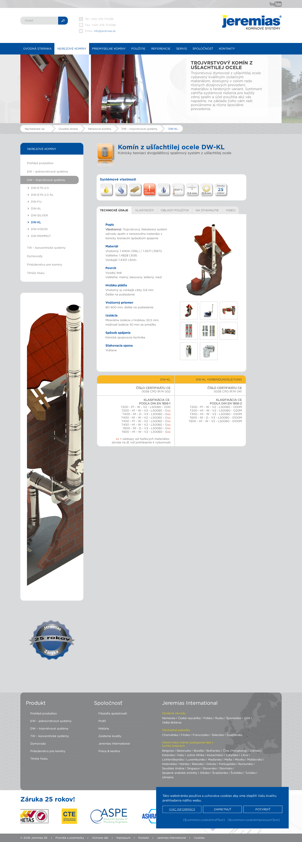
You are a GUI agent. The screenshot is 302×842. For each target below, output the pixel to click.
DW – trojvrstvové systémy (139, 128)
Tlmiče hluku (35, 272)
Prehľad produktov (40, 163)
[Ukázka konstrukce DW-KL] (208, 260)
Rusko (219, 718)
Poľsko (207, 718)
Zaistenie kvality (109, 735)
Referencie (160, 48)
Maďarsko (215, 759)
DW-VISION (39, 229)
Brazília (199, 750)
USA (247, 718)
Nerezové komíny (71, 48)
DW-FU (36, 201)
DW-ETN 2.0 (40, 187)
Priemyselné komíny (109, 48)
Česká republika (189, 718)
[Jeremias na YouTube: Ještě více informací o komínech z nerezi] (275, 4)
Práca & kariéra (109, 751)
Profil (102, 720)
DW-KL (173, 128)
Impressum (123, 837)
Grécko (211, 763)
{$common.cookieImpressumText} (253, 819)
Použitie (138, 48)
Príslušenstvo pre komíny (44, 264)
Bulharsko (213, 750)
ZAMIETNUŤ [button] (222, 809)
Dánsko (255, 750)
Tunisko (250, 772)
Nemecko (168, 718)
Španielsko (233, 718)
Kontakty (227, 48)
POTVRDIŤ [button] (262, 809)
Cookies (199, 837)
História (103, 728)
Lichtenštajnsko (173, 759)
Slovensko (210, 768)
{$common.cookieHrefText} (204, 819)
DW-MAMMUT (41, 235)
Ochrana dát (100, 837)
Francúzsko (201, 734)
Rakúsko (198, 763)
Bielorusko (184, 750)
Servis (181, 48)
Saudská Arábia (173, 768)
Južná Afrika (195, 755)
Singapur (193, 768)
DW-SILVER (39, 215)
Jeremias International (114, 743)
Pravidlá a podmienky (69, 837)
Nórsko (184, 763)
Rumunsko (245, 763)
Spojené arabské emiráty (179, 772)
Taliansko (217, 734)
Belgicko (168, 750)
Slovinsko (225, 768)
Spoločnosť (203, 48)
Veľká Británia (172, 722)
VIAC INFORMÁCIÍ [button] (182, 809)
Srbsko (205, 772)
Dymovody (35, 256)
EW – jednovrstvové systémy (47, 171)
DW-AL (36, 208)
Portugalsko (227, 763)
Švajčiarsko (234, 734)
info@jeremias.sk (105, 30)
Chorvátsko (170, 734)
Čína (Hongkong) (235, 750)
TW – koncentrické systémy (46, 247)
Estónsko (168, 755)
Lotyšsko (232, 755)
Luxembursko (195, 759)
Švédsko (237, 772)
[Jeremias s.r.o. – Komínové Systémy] (252, 22)
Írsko (180, 755)
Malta (228, 759)
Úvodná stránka (37, 48)
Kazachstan (215, 755)
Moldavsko (254, 759)
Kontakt (143, 837)
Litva (244, 755)
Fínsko (185, 734)
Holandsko (169, 763)
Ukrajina (168, 777)
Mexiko (240, 759)
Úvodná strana (68, 128)
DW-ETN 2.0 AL (42, 194)
